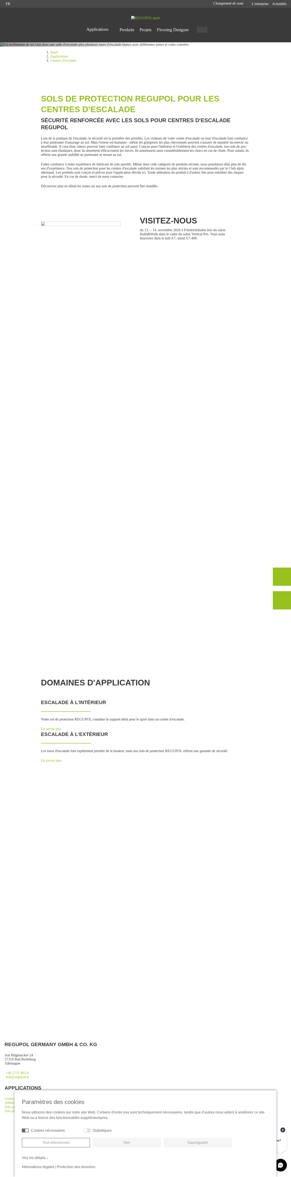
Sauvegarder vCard (109, 1017)
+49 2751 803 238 (108, 1009)
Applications (98, 29)
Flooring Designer (173, 29)
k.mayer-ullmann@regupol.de (116, 1013)
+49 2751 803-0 (17, 1073)
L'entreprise (260, 4)
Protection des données (76, 1167)
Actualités (279, 4)
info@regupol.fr (17, 1077)
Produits (127, 29)
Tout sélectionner (56, 1142)
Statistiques (102, 1130)
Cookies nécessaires (48, 1130)
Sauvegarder (197, 1142)
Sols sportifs (13, 1107)
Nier (126, 1142)
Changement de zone (228, 3)
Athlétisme (12, 1103)
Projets (145, 29)
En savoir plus (56, 628)
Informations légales (38, 1167)
